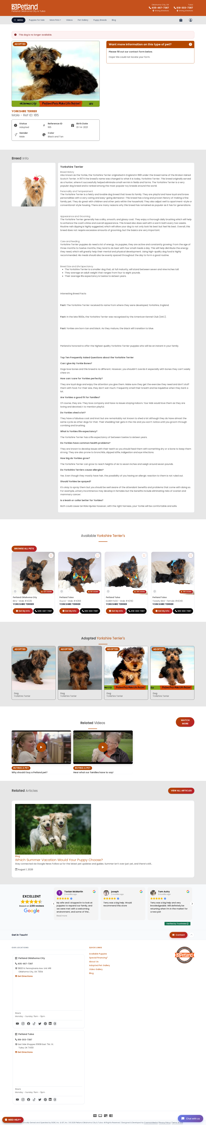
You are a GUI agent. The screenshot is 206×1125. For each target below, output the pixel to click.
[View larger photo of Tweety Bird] (190, 555)
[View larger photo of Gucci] (97, 555)
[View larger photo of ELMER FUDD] (144, 555)
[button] (192, 904)
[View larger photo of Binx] (51, 555)
